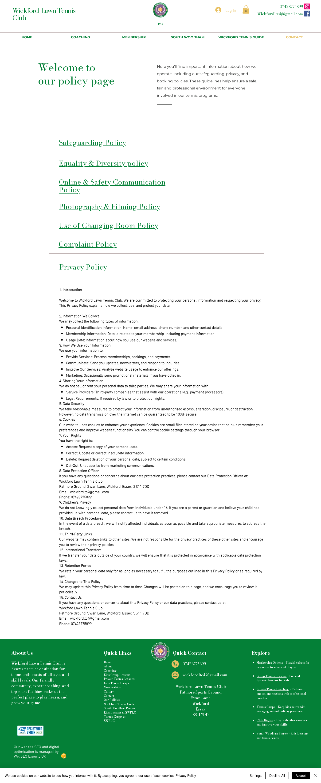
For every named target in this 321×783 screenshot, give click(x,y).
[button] (245, 9)
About (108, 666)
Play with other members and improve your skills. (282, 722)
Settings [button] (256, 775)
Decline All (277, 775)
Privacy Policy (186, 775)
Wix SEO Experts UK (30, 756)
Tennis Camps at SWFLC (114, 718)
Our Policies (112, 700)
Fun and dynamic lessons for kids (278, 678)
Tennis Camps (266, 707)
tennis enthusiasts (26, 674)
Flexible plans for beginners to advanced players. (283, 664)
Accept (301, 775)
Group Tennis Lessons (271, 676)
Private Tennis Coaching (273, 689)
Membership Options (270, 662)
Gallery (109, 691)
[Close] (315, 775)
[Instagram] (307, 6)
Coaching (110, 670)
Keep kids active (288, 707)
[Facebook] (307, 13)
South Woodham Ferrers (120, 708)
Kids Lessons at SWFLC (120, 712)
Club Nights (265, 720)
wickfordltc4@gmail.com (205, 675)
